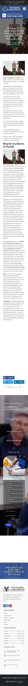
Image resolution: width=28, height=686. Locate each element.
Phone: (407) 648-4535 (14, 431)
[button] (24, 8)
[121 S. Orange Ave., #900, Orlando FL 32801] (14, 414)
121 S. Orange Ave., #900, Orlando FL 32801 (14, 419)
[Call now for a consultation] (4, 15)
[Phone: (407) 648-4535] (14, 427)
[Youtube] (10, 605)
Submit (8, 524)
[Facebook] (4, 605)
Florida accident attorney (17, 267)
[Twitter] (7, 605)
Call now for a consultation (14, 14)
